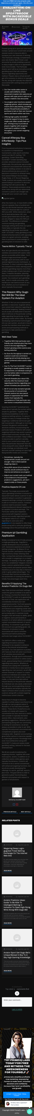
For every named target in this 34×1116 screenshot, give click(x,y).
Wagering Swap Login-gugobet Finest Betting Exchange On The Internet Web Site (15, 852)
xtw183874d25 (20, 800)
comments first (23, 989)
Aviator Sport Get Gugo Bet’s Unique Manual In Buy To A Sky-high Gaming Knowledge (17, 955)
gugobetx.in (6, 523)
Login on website (17, 1009)
